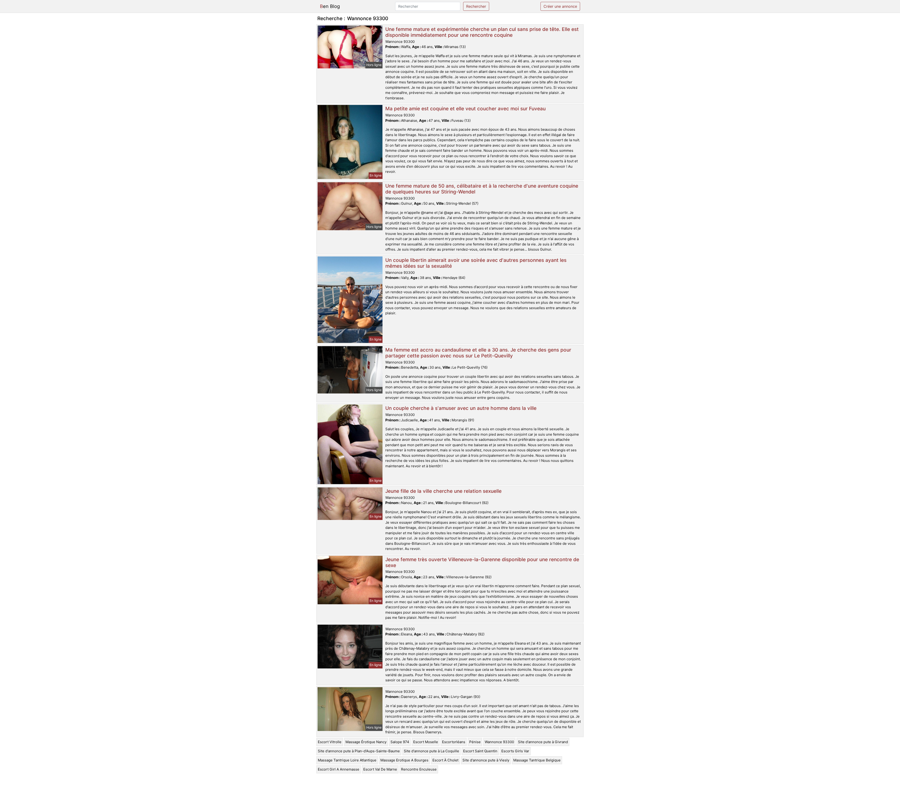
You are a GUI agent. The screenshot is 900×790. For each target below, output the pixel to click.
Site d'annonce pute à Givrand (543, 742)
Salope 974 (399, 742)
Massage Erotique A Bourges (404, 760)
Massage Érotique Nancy (365, 742)
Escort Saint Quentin (480, 751)
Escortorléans (453, 742)
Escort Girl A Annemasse (338, 769)
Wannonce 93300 (499, 742)
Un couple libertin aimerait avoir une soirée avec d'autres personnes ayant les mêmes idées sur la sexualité (475, 263)
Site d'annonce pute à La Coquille (431, 751)
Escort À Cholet (445, 760)
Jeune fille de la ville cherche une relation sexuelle (443, 491)
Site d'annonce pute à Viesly (485, 760)
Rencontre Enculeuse (419, 769)
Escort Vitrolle (329, 742)
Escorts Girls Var (515, 751)
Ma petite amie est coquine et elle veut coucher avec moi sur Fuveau (465, 108)
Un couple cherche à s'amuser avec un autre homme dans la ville (460, 408)
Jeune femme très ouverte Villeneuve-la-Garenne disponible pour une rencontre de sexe (482, 562)
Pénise (475, 742)
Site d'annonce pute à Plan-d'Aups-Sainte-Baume (359, 751)
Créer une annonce (560, 6)
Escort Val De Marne (380, 769)
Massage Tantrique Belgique (537, 760)
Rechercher (476, 6)
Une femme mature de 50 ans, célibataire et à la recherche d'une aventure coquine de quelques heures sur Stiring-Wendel (481, 189)
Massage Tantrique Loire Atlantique (347, 760)
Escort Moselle (425, 742)
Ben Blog (330, 6)
